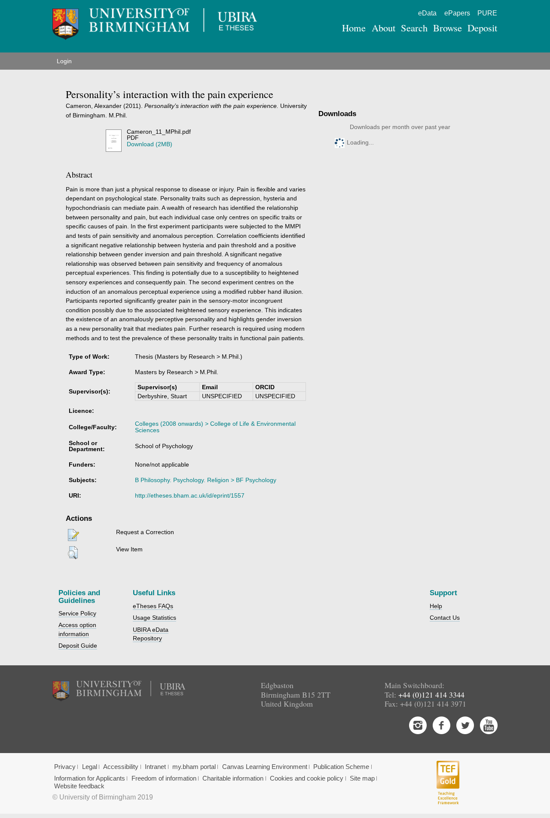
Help (436, 606)
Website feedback (79, 786)
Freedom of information (163, 778)
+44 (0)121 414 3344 (431, 694)
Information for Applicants (89, 778)
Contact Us (445, 617)
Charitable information (232, 778)
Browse (447, 27)
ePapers (457, 13)
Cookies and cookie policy (306, 778)
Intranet (155, 766)
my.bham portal (194, 766)
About (383, 27)
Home (354, 27)
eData (427, 13)
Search (414, 27)
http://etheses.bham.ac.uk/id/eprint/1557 (189, 495)
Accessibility (120, 766)
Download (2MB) (149, 144)
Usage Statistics (154, 617)
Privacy (65, 766)
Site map (362, 778)
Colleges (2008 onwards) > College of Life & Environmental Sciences (215, 426)
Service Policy (77, 613)
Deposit (482, 27)
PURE (487, 13)
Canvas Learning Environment (264, 766)
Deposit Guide (77, 645)
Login (64, 61)
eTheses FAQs (153, 606)
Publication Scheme (341, 766)
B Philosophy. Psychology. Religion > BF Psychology (205, 480)
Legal (89, 766)
